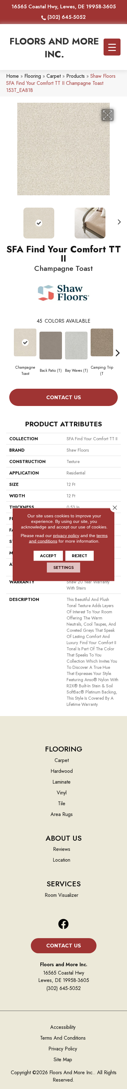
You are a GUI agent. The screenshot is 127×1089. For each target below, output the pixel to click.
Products (75, 76)
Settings (63, 567)
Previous (9, 220)
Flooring (32, 76)
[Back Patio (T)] (50, 345)
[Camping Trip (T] (102, 342)
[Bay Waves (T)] (76, 345)
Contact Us (63, 397)
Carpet (54, 76)
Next (118, 220)
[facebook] (63, 924)
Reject (79, 555)
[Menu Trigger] (112, 47)
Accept (48, 555)
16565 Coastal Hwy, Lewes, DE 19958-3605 (63, 6)
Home (12, 76)
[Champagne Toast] (25, 342)
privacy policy (66, 535)
